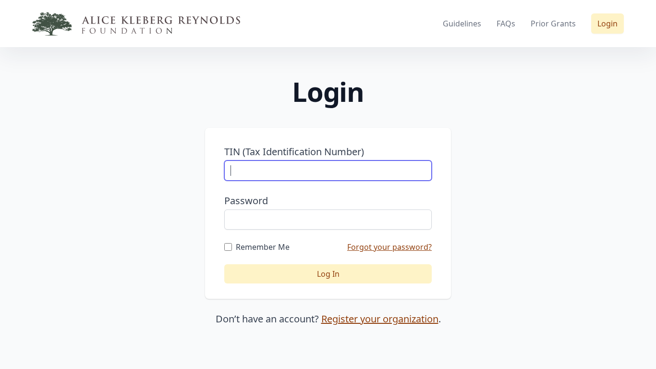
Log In (328, 274)
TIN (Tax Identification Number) (294, 151)
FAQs (506, 23)
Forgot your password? (389, 247)
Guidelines (462, 23)
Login (607, 23)
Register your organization (379, 318)
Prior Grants (553, 23)
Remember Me (263, 247)
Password (246, 200)
